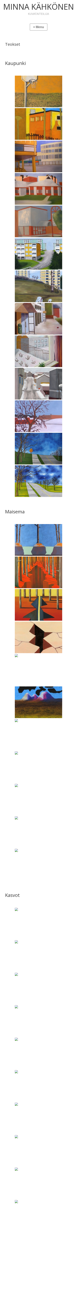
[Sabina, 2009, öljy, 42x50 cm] (38, 1151)
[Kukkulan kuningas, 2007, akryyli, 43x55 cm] (38, 864)
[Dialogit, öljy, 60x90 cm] (38, 540)
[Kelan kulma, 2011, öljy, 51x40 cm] (38, 384)
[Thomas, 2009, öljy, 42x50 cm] (38, 1183)
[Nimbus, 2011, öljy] (38, 156)
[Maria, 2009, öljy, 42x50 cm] (38, 1086)
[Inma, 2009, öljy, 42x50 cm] (38, 988)
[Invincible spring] (38, 800)
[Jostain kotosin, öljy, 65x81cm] (38, 254)
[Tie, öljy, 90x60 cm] (38, 481)
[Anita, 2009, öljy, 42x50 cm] (38, 923)
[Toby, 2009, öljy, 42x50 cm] (38, 1216)
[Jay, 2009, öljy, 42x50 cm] (38, 1021)
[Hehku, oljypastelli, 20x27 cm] (38, 735)
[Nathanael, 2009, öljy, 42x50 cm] (38, 1118)
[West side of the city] (38, 416)
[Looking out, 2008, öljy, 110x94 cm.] (38, 351)
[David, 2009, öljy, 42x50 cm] (38, 956)
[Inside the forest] (38, 767)
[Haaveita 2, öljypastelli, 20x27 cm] (38, 702)
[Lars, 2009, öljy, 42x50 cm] (38, 1053)
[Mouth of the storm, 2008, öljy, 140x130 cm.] (38, 319)
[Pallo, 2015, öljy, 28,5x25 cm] (38, 91)
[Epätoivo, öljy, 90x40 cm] (38, 637)
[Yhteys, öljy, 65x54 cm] (38, 832)
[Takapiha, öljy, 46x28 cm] (38, 124)
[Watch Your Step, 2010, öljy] (38, 448)
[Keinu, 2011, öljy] (38, 286)
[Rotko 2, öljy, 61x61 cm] (38, 605)
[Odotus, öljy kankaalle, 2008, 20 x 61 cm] (38, 670)
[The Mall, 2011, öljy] (38, 221)
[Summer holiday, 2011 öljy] (38, 189)
